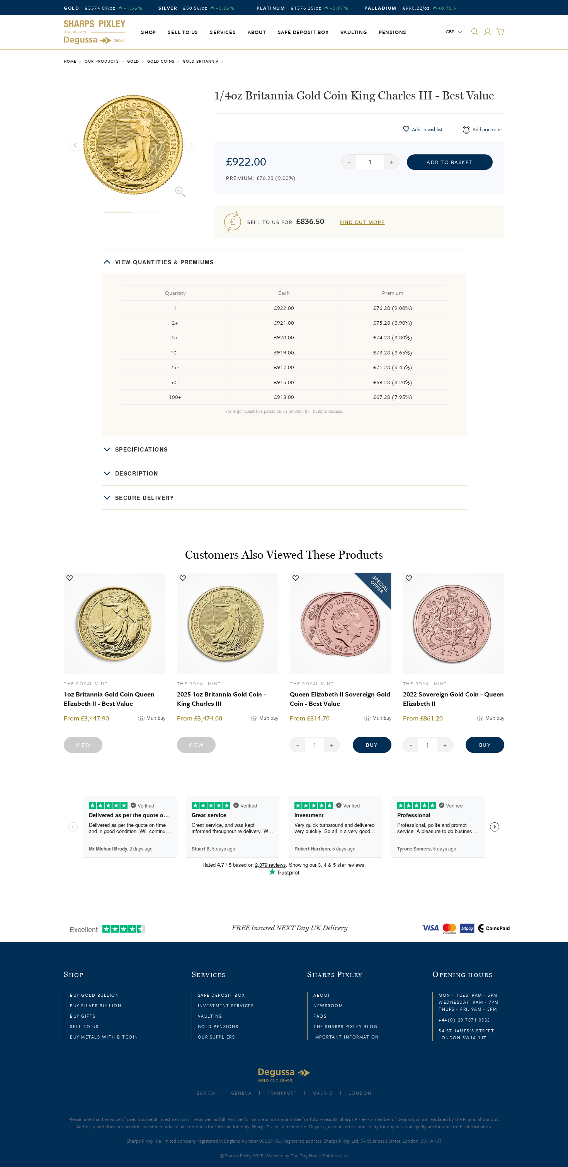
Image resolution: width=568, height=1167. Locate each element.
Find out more (362, 222)
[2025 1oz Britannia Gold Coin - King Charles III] (228, 623)
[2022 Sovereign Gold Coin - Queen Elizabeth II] (454, 623)
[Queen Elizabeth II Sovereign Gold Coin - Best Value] (340, 623)
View (83, 745)
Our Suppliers (216, 1037)
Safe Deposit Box (303, 32)
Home (70, 61)
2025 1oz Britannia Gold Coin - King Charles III (221, 698)
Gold (133, 61)
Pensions (392, 32)
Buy (372, 745)
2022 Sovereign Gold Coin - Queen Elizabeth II (453, 698)
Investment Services (226, 1005)
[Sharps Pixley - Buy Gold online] (95, 32)
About (257, 32)
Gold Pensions (218, 1026)
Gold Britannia (201, 61)
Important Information (346, 1037)
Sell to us (183, 32)
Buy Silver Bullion (95, 1005)
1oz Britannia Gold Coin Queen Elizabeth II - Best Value (109, 698)
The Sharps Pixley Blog (345, 1026)
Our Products (102, 61)
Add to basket (450, 162)
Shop (148, 32)
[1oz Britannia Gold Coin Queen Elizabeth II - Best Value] (114, 623)
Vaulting (353, 32)
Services (223, 32)
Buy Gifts (83, 1016)
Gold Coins (161, 61)
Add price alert (487, 129)
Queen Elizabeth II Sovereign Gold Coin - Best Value (340, 698)
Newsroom (328, 1005)
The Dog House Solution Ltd (319, 1155)
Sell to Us (84, 1026)
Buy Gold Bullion (94, 995)
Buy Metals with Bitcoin (104, 1037)
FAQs (320, 1016)
